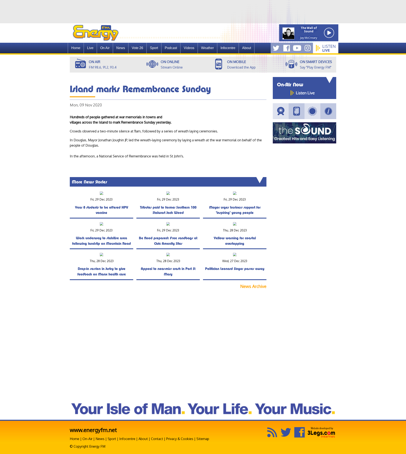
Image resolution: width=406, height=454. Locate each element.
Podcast (171, 48)
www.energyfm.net (93, 429)
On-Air (87, 439)
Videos (189, 48)
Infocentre (127, 439)
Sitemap (202, 439)
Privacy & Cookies (179, 439)
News (120, 48)
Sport (154, 48)
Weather (207, 48)
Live (90, 48)
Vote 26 (137, 48)
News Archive (253, 286)
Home (75, 48)
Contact (157, 439)
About (143, 439)
